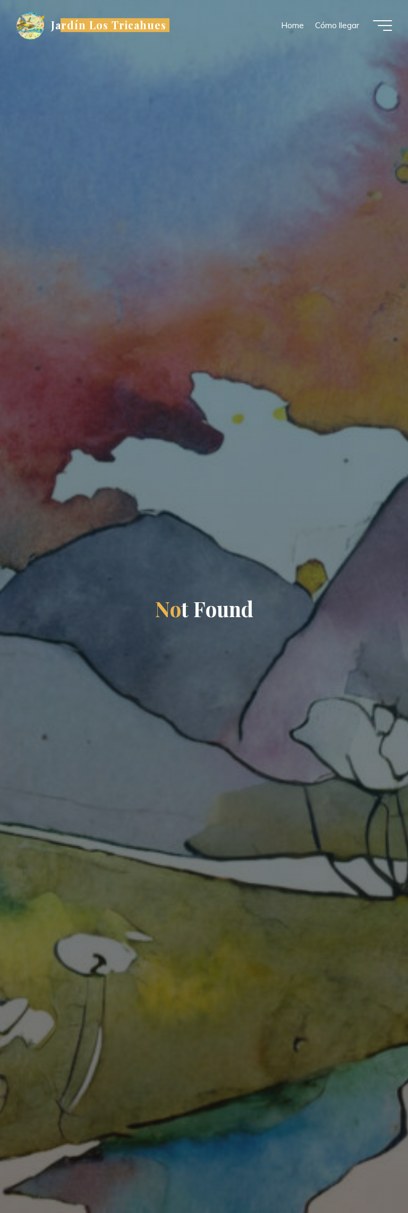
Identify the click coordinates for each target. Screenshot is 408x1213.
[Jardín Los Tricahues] (30, 25)
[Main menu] (382, 25)
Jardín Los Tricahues (108, 25)
